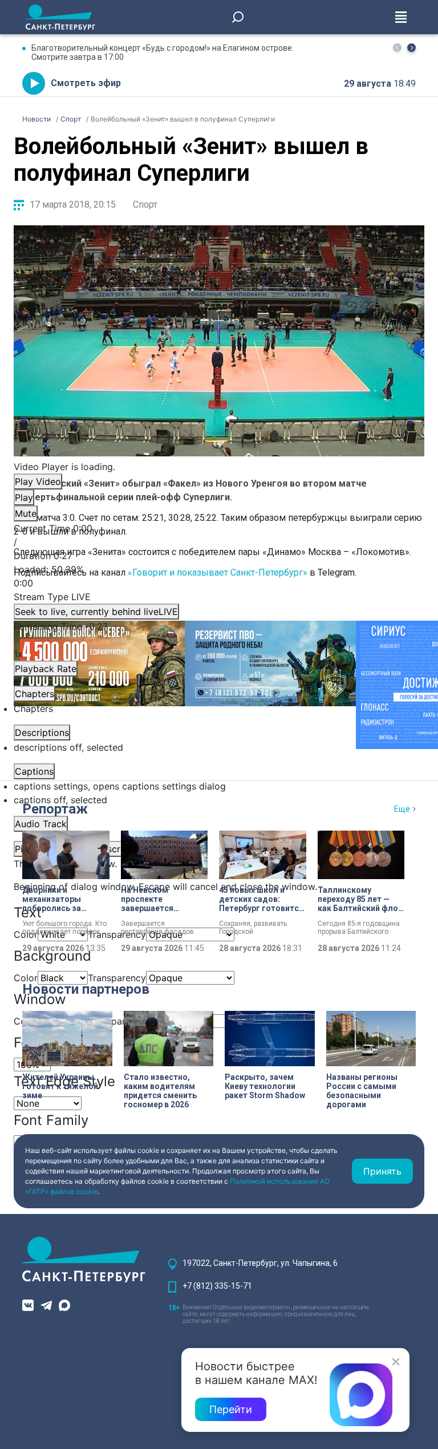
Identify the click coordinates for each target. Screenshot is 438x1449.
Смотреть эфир (86, 83)
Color (26, 977)
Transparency (117, 934)
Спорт (145, 204)
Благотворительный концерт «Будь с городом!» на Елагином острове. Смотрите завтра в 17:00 (162, 52)
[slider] (219, 576)
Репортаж (55, 809)
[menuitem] (219, 786)
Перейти (230, 1409)
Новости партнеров (85, 989)
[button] (411, 47)
